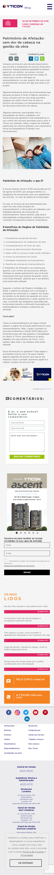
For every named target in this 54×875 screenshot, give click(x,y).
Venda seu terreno (36, 735)
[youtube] (35, 712)
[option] (27, 502)
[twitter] (25, 712)
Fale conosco (33, 744)
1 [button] (16, 532)
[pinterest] (45, 712)
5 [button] (33, 532)
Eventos (7, 735)
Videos (7, 739)
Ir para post (27, 611)
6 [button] (37, 532)
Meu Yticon (33, 748)
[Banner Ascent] (27, 502)
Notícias (7, 730)
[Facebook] (8, 712)
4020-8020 (26, 771)
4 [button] (29, 532)
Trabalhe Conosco (36, 739)
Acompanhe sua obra (13, 753)
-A (11, 59)
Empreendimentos (12, 748)
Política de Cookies (33, 852)
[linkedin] (27, 719)
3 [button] (25, 532)
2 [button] (20, 532)
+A (16, 59)
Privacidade (27, 855)
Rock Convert (46, 389)
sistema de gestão (32, 276)
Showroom (32, 726)
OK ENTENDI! (25, 863)
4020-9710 (26, 784)
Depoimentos (10, 744)
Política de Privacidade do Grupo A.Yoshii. (19, 566)
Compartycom (34, 730)
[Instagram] (17, 712)
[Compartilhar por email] (42, 58)
